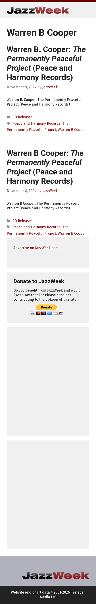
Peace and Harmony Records (37, 123)
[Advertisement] (48, 381)
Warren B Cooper (72, 130)
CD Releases (23, 117)
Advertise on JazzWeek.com (35, 248)
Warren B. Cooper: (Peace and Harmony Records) (46, 63)
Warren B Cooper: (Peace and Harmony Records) (45, 167)
